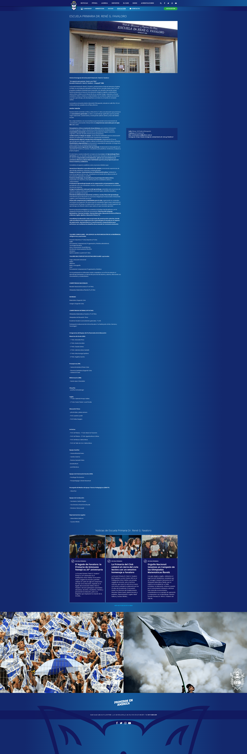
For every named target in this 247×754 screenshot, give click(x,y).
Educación (121, 8)
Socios (110, 8)
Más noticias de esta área (124, 605)
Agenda (104, 3)
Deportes (115, 3)
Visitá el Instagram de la (89, 78)
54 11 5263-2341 (152, 715)
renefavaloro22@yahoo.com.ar (142, 135)
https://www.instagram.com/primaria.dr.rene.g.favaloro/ (154, 137)
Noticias (84, 3)
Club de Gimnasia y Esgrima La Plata (73, 6)
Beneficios (99, 8)
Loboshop (88, 8)
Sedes (135, 3)
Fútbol (94, 3)
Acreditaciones (147, 3)
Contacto (136, 8)
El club (126, 3)
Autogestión (170, 8)
